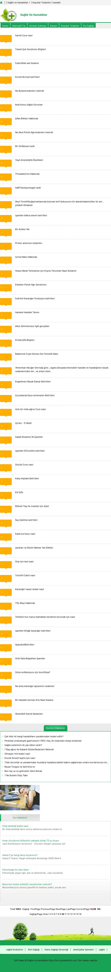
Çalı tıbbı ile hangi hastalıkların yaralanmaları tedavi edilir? (33, 736)
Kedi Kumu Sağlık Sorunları (29, 104)
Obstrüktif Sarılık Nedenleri (29, 713)
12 (68, 914)
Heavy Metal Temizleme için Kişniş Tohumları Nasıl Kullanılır (46, 270)
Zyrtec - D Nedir (23, 423)
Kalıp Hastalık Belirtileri (27, 478)
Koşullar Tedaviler (42, 2)
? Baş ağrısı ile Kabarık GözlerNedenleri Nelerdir (29, 749)
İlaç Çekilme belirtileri (26, 520)
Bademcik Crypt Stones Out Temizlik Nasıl (36, 353)
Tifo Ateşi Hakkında (25, 603)
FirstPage (35, 909)
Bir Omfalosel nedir (25, 146)
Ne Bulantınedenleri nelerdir (29, 90)
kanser (53, 25)
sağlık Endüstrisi (14, 949)
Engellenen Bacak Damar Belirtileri (33, 381)
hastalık (57, 2)
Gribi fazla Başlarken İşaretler (30, 658)
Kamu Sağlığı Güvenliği (56, 949)
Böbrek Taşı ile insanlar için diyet (32, 506)
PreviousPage (48, 909)
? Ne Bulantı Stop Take (16, 775)
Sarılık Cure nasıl (24, 35)
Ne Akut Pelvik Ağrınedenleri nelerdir (34, 132)
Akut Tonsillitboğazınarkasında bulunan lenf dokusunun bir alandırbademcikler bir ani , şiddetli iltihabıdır (59, 203)
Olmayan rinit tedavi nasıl (17, 753)
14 (74, 914)
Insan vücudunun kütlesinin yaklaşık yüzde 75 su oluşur (30, 840)
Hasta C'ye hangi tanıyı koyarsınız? (20, 855)
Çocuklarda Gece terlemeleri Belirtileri (35, 395)
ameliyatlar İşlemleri (83, 949)
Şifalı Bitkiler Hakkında (26, 118)
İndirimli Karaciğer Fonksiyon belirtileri (35, 298)
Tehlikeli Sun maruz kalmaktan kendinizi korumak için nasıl (45, 617)
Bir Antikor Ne (22, 229)
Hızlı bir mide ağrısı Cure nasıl (30, 409)
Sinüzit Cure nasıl (24, 464)
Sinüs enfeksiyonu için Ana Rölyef (32, 672)
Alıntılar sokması (37, 25)
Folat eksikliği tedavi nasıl (15, 826)
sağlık (102, 949)
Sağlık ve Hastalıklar (18, 2)
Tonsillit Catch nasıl (25, 575)
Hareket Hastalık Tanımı (27, 312)
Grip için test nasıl (24, 561)
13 (71, 914)
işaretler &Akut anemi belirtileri (31, 215)
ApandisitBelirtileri (24, 644)
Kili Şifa (19, 492)
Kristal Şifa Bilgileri (25, 340)
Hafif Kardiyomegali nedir (28, 187)
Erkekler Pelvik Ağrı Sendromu (31, 284)
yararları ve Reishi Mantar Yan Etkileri (34, 547)
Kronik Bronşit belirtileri (27, 77)
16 (80, 914)
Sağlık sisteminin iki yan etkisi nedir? (23, 745)
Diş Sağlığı (88, 25)
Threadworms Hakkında (27, 173)
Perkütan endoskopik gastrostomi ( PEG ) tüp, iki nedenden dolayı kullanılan (43, 740)
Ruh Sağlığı (34, 949)
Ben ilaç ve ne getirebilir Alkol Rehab (23, 771)
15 (77, 914)
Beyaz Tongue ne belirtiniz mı (19, 766)
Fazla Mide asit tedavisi (27, 63)
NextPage (61, 909)
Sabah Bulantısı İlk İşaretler (29, 437)
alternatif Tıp (18, 25)
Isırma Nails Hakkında (26, 257)
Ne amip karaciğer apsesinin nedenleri (34, 686)
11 (66, 914)
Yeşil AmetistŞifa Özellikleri (29, 160)
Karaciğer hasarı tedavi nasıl (29, 589)
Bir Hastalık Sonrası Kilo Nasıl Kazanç (34, 700)
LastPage (71, 909)
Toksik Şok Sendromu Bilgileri (30, 49)
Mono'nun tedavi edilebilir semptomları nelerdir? (27, 884)
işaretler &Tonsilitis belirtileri (30, 450)
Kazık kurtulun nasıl (25, 533)
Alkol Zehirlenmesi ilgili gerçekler (32, 326)
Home (5, 25)
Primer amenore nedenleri (28, 243)
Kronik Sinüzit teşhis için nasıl (19, 758)
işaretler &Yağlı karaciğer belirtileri (33, 630)
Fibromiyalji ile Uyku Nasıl (15, 869)
